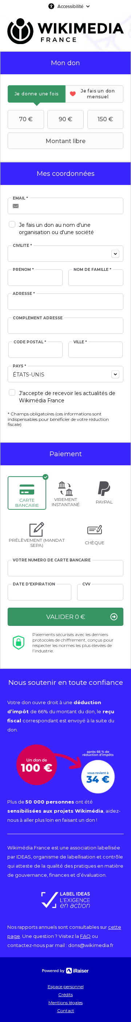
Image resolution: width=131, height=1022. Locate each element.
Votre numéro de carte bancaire (52, 560)
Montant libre (65, 141)
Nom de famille (92, 270)
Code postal (29, 342)
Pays (19, 366)
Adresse (24, 294)
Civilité (22, 246)
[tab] (37, 93)
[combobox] (65, 253)
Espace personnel (66, 986)
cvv (86, 584)
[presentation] (36, 94)
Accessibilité (70, 6)
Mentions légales (65, 1002)
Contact (65, 1010)
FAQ (85, 936)
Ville (80, 342)
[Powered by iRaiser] (65, 970)
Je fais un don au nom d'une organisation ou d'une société (56, 229)
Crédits (65, 994)
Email (20, 198)
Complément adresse (38, 318)
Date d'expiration (34, 584)
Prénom (23, 270)
